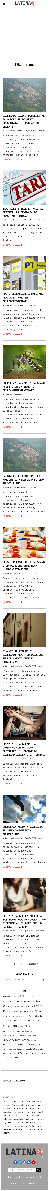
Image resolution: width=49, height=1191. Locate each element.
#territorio (40, 1053)
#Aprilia (20, 996)
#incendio (7, 1020)
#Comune (7, 1006)
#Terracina (25, 1053)
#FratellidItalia (19, 1016)
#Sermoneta (38, 1049)
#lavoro (21, 1026)
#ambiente (8, 996)
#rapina (33, 1040)
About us (33, 1183)
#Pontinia (23, 1035)
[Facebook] (15, 1162)
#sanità (20, 1049)
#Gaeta (38, 1016)
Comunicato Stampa (13, 131)
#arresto (30, 997)
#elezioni (29, 1011)
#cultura (11, 1011)
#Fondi (39, 1011)
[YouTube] (33, 1162)
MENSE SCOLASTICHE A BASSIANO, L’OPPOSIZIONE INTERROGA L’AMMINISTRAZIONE (24, 566)
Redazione (9, 305)
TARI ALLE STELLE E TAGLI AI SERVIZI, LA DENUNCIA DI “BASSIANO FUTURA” (23, 212)
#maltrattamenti (23, 1031)
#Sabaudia (34, 1044)
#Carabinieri (9, 1001)
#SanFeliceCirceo (9, 1049)
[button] (43, 980)
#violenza (14, 1058)
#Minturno (34, 1031)
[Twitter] (20, 1162)
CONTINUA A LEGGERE (12, 159)
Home (13, 1183)
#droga (19, 1011)
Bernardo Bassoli (12, 931)
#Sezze (6, 1053)
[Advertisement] (24, 34)
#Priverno (32, 1035)
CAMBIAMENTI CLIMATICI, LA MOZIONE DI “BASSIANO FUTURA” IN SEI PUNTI (24, 479)
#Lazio (29, 1026)
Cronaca (33, 394)
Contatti (23, 1183)
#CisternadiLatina (28, 1001)
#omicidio (7, 1035)
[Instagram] (24, 1162)
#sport (13, 1053)
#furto (30, 1016)
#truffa (5, 1058)
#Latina (10, 1026)
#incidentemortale (31, 1020)
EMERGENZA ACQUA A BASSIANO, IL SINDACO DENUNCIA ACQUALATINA (23, 830)
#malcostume (9, 1031)
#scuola (28, 1049)
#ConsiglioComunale (19, 1006)
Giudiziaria (39, 931)
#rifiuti (22, 1045)
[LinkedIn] (29, 1162)
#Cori (30, 1006)
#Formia (7, 1015)
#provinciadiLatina (16, 1039)
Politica (42, 131)
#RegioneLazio (10, 1045)
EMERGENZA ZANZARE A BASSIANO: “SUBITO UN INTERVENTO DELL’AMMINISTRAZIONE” (24, 386)
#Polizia (15, 1035)
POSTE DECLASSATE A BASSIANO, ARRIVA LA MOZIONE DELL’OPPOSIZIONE (24, 297)
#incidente (17, 1020)
